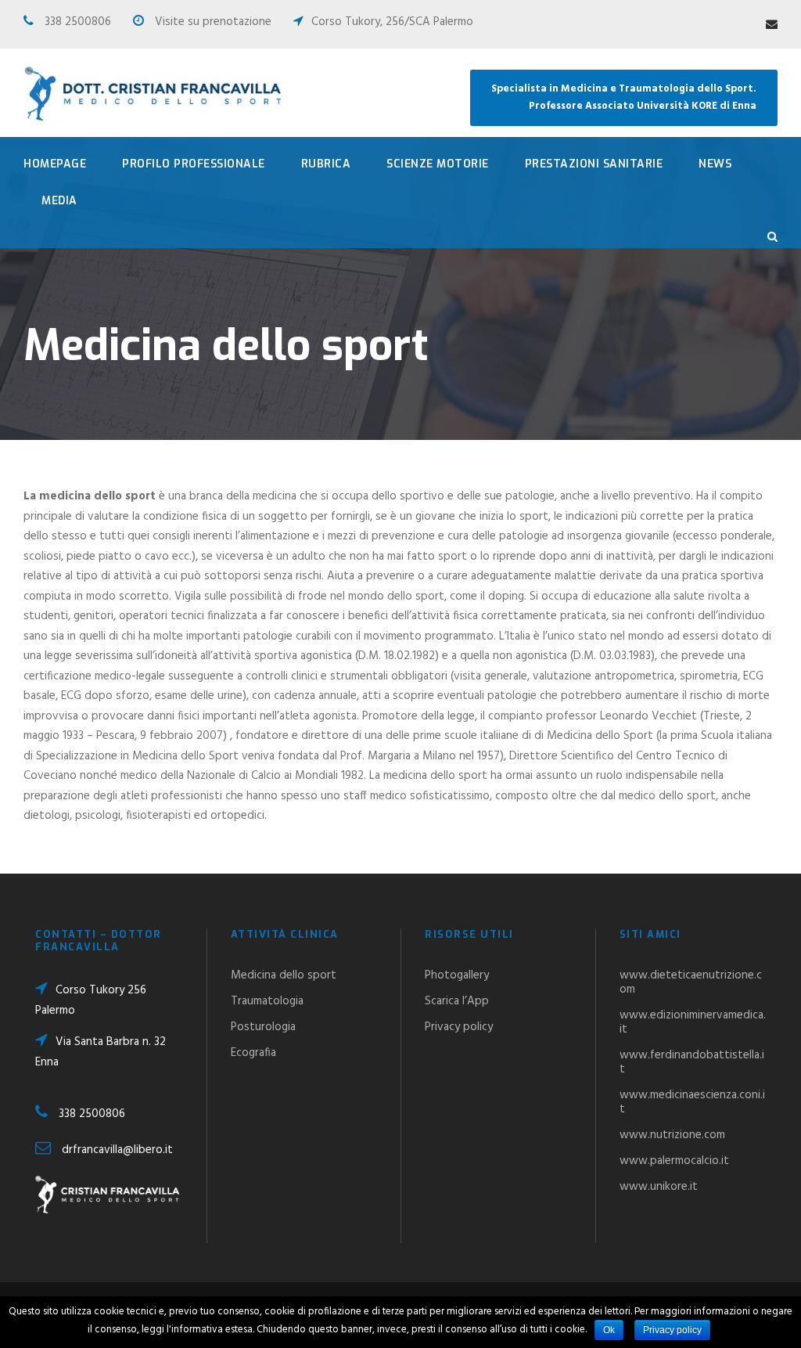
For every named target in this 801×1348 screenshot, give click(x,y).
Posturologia (263, 1027)
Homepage (54, 164)
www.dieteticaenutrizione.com (691, 982)
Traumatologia (267, 1001)
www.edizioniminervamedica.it (693, 1022)
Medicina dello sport (283, 975)
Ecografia (253, 1052)
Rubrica (326, 164)
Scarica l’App (457, 1001)
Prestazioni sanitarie (594, 164)
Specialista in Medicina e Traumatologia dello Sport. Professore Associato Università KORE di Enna (623, 97)
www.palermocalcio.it (674, 1161)
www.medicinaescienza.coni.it (692, 1102)
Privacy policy (459, 1027)
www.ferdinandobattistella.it (692, 1062)
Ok (609, 1330)
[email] (772, 25)
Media (59, 200)
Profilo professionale (193, 164)
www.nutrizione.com (672, 1135)
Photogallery (457, 975)
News (715, 164)
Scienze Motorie (437, 164)
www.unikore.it (659, 1186)
